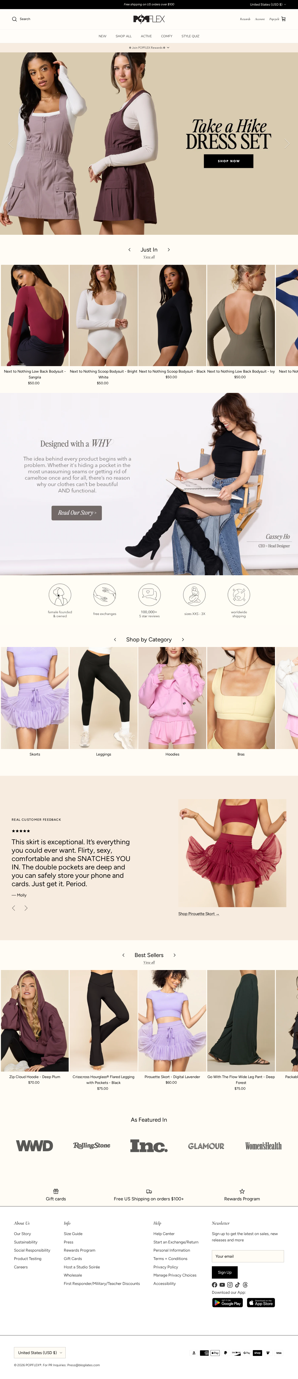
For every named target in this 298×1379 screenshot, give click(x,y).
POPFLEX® (33, 1365)
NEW (102, 36)
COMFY (166, 36)
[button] (149, 47)
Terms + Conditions (170, 1258)
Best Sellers (149, 955)
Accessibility (164, 1283)
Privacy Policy (165, 1267)
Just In (149, 249)
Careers (21, 1267)
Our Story (22, 1233)
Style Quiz (190, 36)
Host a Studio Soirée (82, 1267)
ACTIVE (146, 36)
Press (68, 1242)
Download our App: (229, 1292)
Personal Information (171, 1250)
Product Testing (27, 1258)
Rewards (245, 19)
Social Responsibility (32, 1250)
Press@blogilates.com (83, 1365)
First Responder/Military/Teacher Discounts (102, 1283)
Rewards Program (79, 1250)
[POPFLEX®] (149, 19)
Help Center (164, 1233)
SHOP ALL (124, 36)
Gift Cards (73, 1258)
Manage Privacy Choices (174, 1275)
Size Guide (73, 1233)
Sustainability (25, 1242)
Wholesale (73, 1275)
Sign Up (225, 1272)
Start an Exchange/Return (175, 1242)
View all (149, 257)
